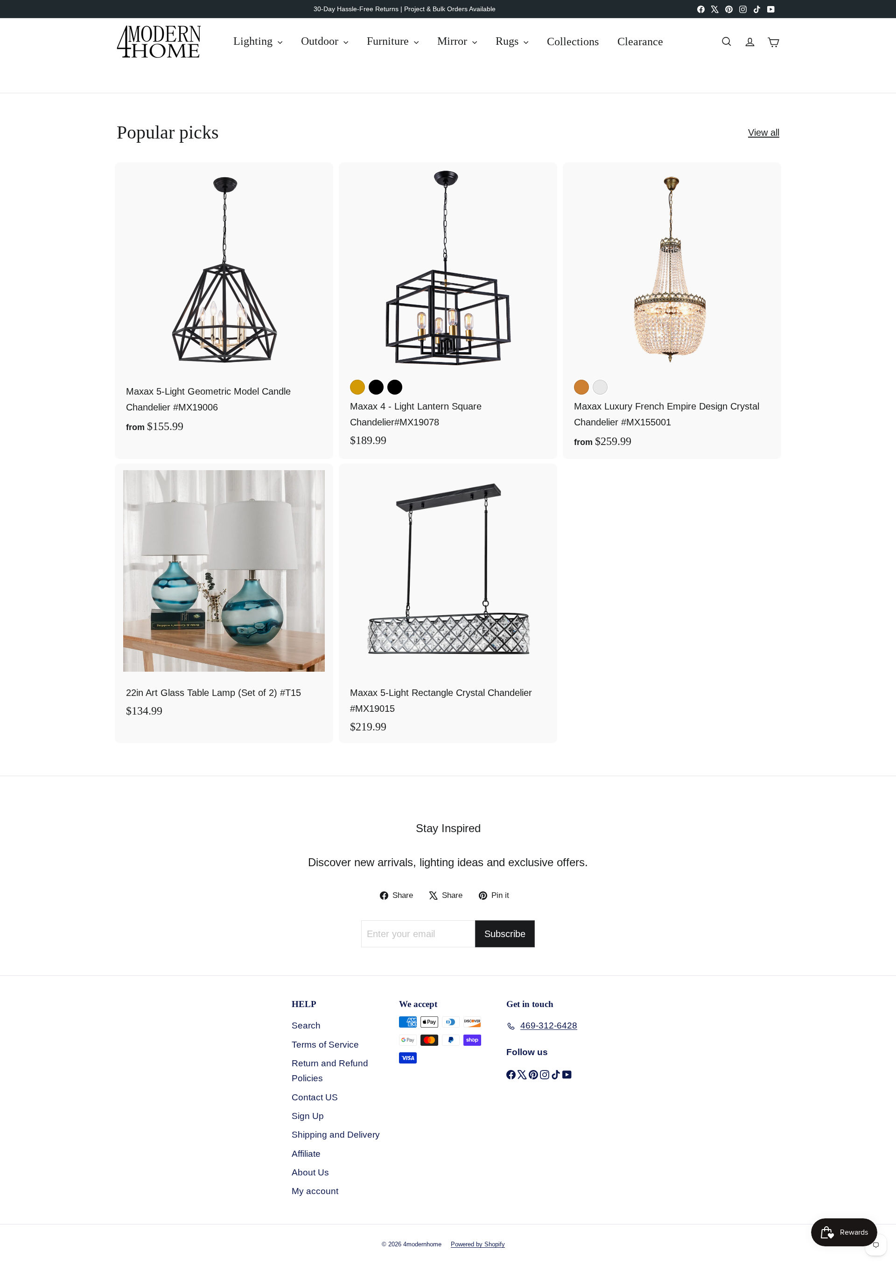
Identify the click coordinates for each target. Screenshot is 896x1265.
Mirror (453, 41)
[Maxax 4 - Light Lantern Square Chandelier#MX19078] (448, 309)
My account (315, 1191)
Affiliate (306, 1154)
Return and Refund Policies (330, 1070)
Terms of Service (325, 1045)
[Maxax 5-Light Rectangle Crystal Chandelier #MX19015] (448, 603)
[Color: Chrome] (600, 387)
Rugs (508, 41)
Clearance (640, 41)
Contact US (315, 1097)
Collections (573, 41)
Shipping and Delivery (336, 1135)
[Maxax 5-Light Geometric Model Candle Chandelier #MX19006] (224, 303)
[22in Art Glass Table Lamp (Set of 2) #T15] (224, 595)
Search (306, 1025)
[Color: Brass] (357, 387)
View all (763, 132)
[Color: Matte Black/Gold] (376, 387)
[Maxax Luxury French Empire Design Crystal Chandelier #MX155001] (672, 310)
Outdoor (321, 41)
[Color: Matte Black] (394, 387)
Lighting (254, 41)
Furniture (389, 41)
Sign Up (308, 1116)
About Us (310, 1172)
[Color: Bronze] (581, 387)
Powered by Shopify (478, 1244)
